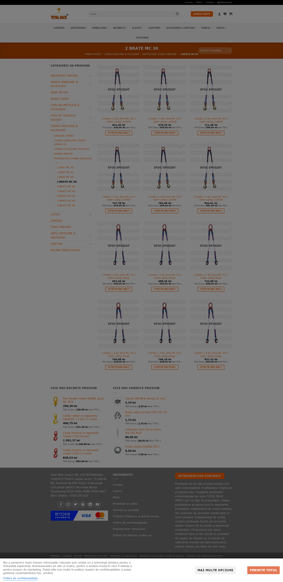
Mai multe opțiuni (215, 570)
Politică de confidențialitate (20, 578)
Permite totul (263, 570)
